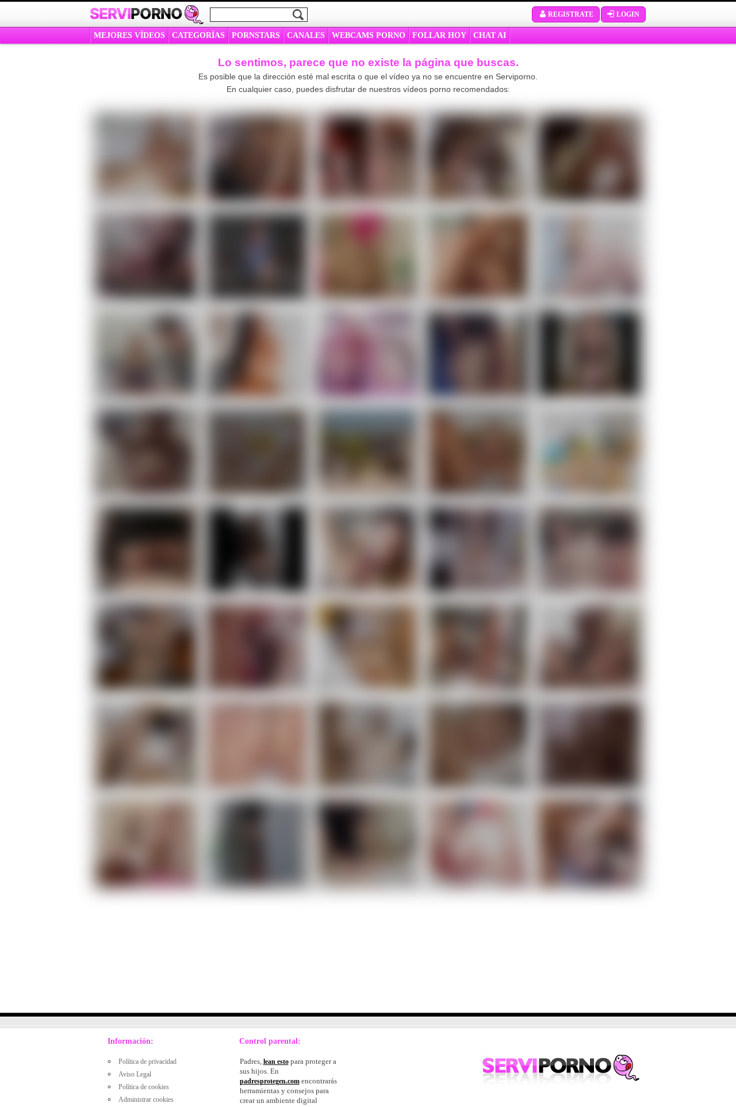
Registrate (570, 14)
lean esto (276, 1062)
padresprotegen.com (270, 1081)
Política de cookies (143, 1087)
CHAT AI (489, 35)
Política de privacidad (147, 1062)
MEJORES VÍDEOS (129, 35)
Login (627, 14)
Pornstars (256, 35)
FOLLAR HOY (439, 35)
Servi (136, 13)
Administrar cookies (146, 1099)
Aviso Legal (134, 1074)
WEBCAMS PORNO (368, 35)
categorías (198, 35)
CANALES (306, 35)
